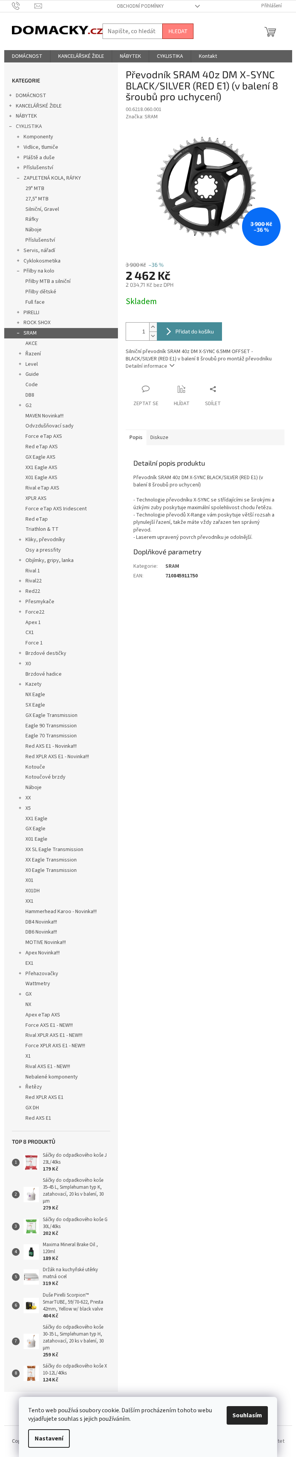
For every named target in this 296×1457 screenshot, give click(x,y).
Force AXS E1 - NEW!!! (49, 1025)
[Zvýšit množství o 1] (153, 327)
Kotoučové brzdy (45, 777)
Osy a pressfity (43, 550)
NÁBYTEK (26, 116)
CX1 (29, 632)
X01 (29, 880)
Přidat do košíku (194, 331)
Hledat (177, 31)
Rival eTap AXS (42, 488)
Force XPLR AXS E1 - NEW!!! (55, 1046)
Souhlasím (247, 1415)
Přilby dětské (40, 292)
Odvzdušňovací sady (49, 426)
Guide (32, 374)
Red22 (32, 591)
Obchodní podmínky (140, 6)
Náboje (33, 230)
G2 (28, 405)
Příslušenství (38, 168)
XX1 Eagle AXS (41, 467)
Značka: (142, 117)
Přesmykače (39, 602)
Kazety (33, 684)
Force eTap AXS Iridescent (56, 509)
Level (31, 364)
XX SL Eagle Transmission (54, 849)
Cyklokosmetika (42, 261)
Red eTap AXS (41, 447)
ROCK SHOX (37, 322)
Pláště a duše (39, 158)
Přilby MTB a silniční (48, 281)
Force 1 (34, 643)
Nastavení (49, 1438)
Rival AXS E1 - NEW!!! (47, 1066)
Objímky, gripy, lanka (49, 560)
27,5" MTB (37, 199)
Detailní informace (146, 366)
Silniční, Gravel (42, 209)
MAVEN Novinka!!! (44, 416)
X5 (28, 808)
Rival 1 (32, 571)
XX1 (29, 901)
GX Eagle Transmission (51, 715)
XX (28, 798)
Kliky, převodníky (45, 539)
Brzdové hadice (43, 674)
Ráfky (32, 219)
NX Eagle (35, 694)
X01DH (32, 891)
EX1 (29, 963)
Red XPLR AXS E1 (44, 1097)
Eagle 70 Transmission (51, 736)
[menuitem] (27, 56)
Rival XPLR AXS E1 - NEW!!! (53, 1035)
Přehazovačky (41, 974)
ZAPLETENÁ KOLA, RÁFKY (52, 178)
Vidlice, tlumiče (41, 147)
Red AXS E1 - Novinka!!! (51, 746)
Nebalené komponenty (51, 1077)
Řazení (33, 354)
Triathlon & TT (42, 529)
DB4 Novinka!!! (41, 922)
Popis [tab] (136, 437)
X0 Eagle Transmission (51, 870)
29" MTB (34, 188)
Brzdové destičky (45, 653)
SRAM (30, 333)
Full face (35, 302)
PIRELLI (31, 312)
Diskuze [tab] (159, 437)
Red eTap (36, 519)
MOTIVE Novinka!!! (45, 942)
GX (28, 994)
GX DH (32, 1108)
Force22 (34, 612)
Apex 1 (33, 622)
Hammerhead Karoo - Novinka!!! (61, 911)
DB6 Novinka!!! (41, 932)
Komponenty (38, 137)
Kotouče (35, 767)
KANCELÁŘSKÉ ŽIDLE (39, 106)
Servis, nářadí (39, 250)
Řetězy (33, 1087)
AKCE (31, 343)
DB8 (29, 395)
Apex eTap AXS (42, 1015)
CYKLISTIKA (29, 126)
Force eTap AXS (43, 436)
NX (28, 1004)
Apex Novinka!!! (42, 953)
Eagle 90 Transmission (51, 726)
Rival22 (33, 581)
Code (31, 385)
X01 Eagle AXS (41, 477)
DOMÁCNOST (31, 95)
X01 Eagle (36, 839)
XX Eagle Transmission (51, 860)
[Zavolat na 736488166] (23, 5)
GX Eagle (35, 829)
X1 (28, 1056)
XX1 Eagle (36, 819)
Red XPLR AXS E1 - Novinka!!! (57, 756)
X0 (28, 664)
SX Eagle (35, 705)
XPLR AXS (36, 498)
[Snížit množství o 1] (153, 335)
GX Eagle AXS (40, 457)
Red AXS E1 (38, 1118)
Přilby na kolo (39, 271)
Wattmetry (37, 984)
